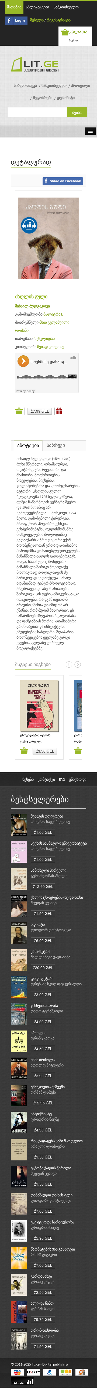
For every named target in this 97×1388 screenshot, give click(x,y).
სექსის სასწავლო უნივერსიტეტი (59, 844)
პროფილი (80, 86)
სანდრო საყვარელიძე (50, 822)
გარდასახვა (41, 1277)
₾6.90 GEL (43, 940)
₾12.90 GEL (43, 886)
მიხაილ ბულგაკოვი (32, 306)
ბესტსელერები (40, 800)
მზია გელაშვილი (54, 323)
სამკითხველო (66, 7)
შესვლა (37, 20)
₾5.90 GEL (43, 1238)
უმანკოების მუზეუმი (48, 1087)
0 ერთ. (74, 40)
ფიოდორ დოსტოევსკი (51, 930)
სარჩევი (56, 445)
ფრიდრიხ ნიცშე (45, 1120)
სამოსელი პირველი (48, 871)
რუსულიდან (44, 339)
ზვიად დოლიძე (50, 347)
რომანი (22, 331)
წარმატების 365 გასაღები (53, 1250)
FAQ (62, 780)
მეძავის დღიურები (47, 817)
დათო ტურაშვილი (47, 1011)
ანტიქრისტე (41, 1114)
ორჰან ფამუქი (43, 1093)
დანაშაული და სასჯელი (51, 1195)
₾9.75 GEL (43, 1319)
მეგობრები (42, 98)
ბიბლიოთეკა (25, 86)
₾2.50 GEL (43, 1292)
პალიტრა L (53, 315)
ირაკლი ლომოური (48, 1147)
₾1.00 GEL (43, 832)
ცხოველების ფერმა (35, 735)
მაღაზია (14, 7)
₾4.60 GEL (43, 1021)
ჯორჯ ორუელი (31, 741)
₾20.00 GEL (43, 967)
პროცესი (38, 1033)
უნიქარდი (77, 780)
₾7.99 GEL (39, 411)
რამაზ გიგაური (44, 1255)
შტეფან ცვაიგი (44, 903)
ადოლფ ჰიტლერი (47, 1066)
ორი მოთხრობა (45, 1331)
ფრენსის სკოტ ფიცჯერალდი (56, 984)
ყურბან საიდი (42, 1309)
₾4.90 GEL (43, 1130)
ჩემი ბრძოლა (43, 1060)
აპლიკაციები (37, 7)
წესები (28, 780)
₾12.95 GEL (43, 1102)
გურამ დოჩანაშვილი (49, 876)
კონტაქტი (46, 780)
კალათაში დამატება (20, 411)
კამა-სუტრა (40, 952)
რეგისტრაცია (59, 20)
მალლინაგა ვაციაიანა (50, 957)
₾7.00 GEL (43, 1211)
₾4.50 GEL (43, 1048)
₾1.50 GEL (43, 913)
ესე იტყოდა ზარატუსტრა (52, 1222)
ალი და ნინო (42, 1304)
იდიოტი (38, 925)
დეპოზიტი (66, 98)
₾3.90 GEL (43, 994)
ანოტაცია (28, 445)
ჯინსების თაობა (44, 1006)
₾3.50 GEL (45, 751)
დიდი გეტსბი (42, 979)
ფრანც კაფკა (42, 1038)
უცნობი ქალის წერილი (51, 1168)
